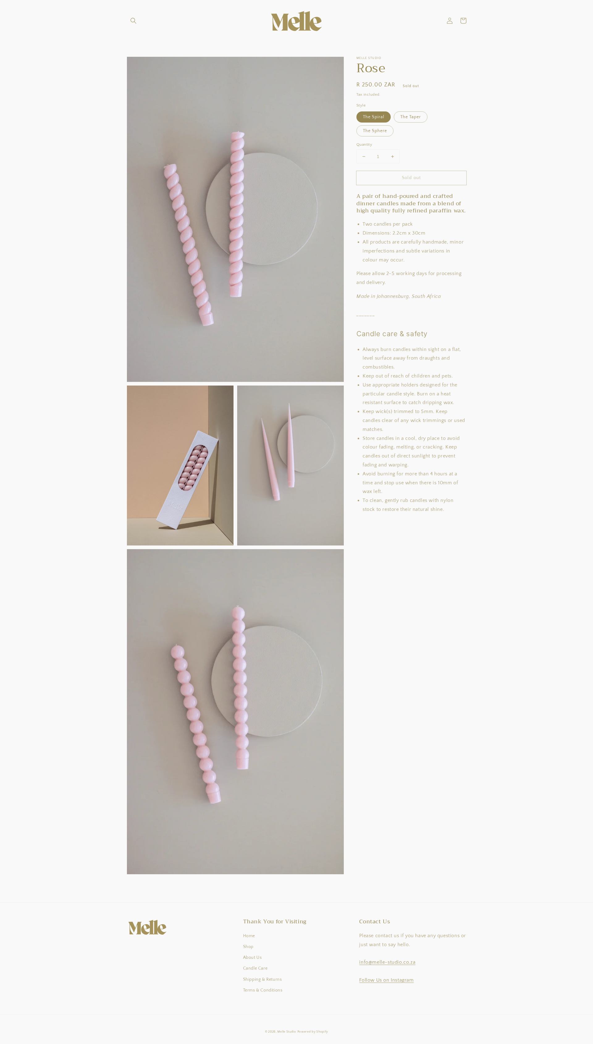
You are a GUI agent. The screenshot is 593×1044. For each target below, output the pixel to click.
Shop (248, 946)
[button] (133, 20)
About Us (252, 957)
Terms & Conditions (263, 990)
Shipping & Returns (262, 979)
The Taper (410, 117)
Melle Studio (286, 1032)
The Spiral (373, 117)
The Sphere (375, 130)
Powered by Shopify (312, 1032)
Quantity (364, 144)
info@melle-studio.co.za (387, 962)
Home (249, 935)
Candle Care (255, 968)
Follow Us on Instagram (386, 980)
